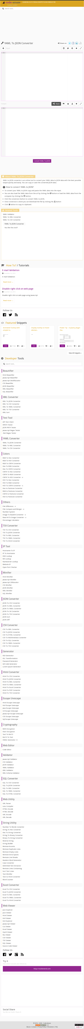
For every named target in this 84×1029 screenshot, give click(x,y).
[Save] (63, 104)
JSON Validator (8, 765)
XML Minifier (7, 591)
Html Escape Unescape (11, 703)
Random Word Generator (12, 860)
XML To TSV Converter (11, 410)
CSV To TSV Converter (11, 646)
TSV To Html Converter (11, 541)
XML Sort (6, 412)
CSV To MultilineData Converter (14, 638)
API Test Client (8, 422)
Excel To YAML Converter (12, 898)
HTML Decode (8, 812)
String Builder (8, 844)
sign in (46, 2)
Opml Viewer (7, 932)
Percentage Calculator (11, 520)
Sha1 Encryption (9, 732)
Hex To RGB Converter (11, 466)
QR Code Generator (10, 664)
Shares (24, 2)
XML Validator (8, 770)
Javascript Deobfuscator (11, 381)
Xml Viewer (7, 918)
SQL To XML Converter (11, 788)
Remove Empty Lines (10, 852)
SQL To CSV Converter (11, 783)
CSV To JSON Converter (11, 632)
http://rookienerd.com (42, 969)
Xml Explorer (7, 921)
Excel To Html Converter (12, 900)
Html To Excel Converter (12, 687)
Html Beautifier (8, 375)
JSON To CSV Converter (11, 603)
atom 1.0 (43, 1025)
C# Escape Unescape (10, 711)
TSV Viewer (7, 940)
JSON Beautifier (8, 386)
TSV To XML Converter (11, 535)
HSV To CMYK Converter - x (13, 486)
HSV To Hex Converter (11, 480)
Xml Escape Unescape (11, 705)
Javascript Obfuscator (11, 582)
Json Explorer (8, 910)
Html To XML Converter (11, 682)
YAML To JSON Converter (12, 443)
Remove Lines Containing (12, 868)
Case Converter (8, 863)
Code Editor (7, 750)
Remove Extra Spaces (11, 855)
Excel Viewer (7, 929)
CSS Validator (8, 762)
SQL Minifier (7, 593)
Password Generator (10, 661)
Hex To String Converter (12, 833)
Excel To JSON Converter (12, 892)
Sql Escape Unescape (10, 719)
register (52, 2)
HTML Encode (8, 809)
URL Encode (7, 815)
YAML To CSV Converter (11, 220)
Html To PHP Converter (11, 690)
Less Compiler (8, 806)
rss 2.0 (38, 1025)
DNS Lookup (7, 556)
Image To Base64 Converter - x (14, 515)
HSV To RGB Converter (11, 483)
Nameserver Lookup (10, 562)
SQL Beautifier (8, 392)
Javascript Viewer (9, 924)
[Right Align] (76, 48)
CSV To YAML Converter (11, 643)
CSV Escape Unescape (11, 716)
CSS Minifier (7, 585)
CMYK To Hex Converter (12, 472)
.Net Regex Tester (9, 433)
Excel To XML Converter (11, 895)
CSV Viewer (7, 938)
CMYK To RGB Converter (12, 474)
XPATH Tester (8, 425)
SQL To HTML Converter (12, 794)
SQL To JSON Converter (11, 785)
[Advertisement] (42, 24)
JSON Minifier (8, 588)
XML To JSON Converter (11, 401)
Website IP (7, 564)
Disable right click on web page (17, 288)
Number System (9, 512)
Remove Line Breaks (10, 857)
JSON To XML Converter (11, 606)
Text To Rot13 (8, 734)
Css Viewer (7, 927)
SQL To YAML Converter (11, 791)
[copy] (68, 104)
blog (29, 2)
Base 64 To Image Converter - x (14, 517)
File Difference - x (9, 506)
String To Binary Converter (13, 835)
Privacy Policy (42, 1027)
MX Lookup (7, 559)
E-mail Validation (10, 270)
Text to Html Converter (11, 877)
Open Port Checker (10, 567)
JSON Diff (6, 620)
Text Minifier (7, 874)
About (28, 1027)
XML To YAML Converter (12, 407)
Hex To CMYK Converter (12, 469)
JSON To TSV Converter (11, 614)
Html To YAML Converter (12, 685)
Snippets (41, 2)
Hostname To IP (9, 551)
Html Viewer (7, 915)
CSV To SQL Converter (11, 640)
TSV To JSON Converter (11, 533)
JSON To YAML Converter (12, 609)
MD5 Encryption (9, 729)
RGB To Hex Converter (11, 458)
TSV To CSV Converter (11, 530)
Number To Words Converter (13, 827)
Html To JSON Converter (12, 679)
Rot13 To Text (8, 737)
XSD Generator (8, 656)
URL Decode (7, 817)
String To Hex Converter (12, 830)
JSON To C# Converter (11, 611)
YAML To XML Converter (12, 217)
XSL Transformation (10, 658)
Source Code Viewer (10, 946)
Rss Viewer (7, 935)
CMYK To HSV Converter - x (13, 477)
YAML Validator (8, 214)
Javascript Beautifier (10, 378)
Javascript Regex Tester (11, 430)
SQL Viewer (7, 943)
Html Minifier (8, 577)
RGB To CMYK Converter (12, 463)
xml (47, 1025)
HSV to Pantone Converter (12, 497)
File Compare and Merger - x (13, 509)
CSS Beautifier (8, 383)
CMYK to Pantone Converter (13, 494)
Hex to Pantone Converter (12, 488)
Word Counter (8, 880)
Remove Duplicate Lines (11, 849)
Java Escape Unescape (11, 708)
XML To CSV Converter (11, 404)
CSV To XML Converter (11, 629)
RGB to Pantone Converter (13, 491)
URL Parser (7, 803)
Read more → (8, 282)
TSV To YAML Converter (11, 538)
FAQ (56, 1027)
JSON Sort (6, 617)
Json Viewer (7, 913)
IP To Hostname (9, 553)
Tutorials (34, 2)
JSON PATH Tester (9, 428)
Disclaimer (50, 1027)
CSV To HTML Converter (12, 635)
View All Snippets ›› (75, 353)
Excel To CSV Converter (11, 889)
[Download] (72, 104)
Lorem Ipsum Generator (12, 667)
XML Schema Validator (11, 773)
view (5, 346)
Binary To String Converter (13, 838)
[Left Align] (63, 48)
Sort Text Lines (8, 871)
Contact (34, 1027)
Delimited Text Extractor (12, 866)
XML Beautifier (8, 389)
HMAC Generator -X (10, 740)
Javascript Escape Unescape (13, 714)
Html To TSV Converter (11, 693)
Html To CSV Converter (11, 676)
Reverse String (8, 841)
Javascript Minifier (9, 580)
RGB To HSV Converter (11, 461)
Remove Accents (9, 846)
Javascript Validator (10, 759)
